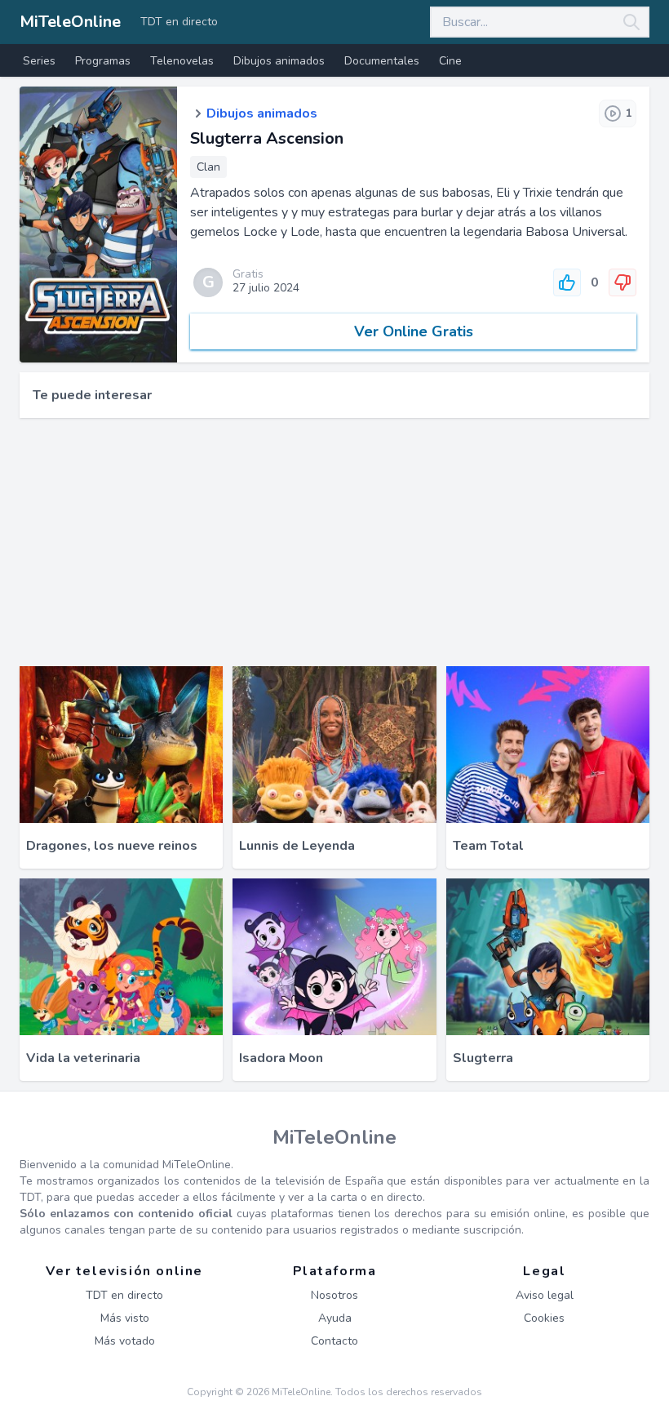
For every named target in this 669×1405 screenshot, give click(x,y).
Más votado (125, 1341)
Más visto (124, 1318)
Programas (103, 61)
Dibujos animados (279, 61)
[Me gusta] (567, 282)
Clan (208, 167)
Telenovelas (182, 61)
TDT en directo (179, 21)
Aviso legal (545, 1295)
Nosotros (334, 1295)
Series (39, 61)
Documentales (381, 61)
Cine (450, 61)
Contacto (334, 1341)
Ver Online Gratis (413, 331)
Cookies (544, 1318)
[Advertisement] (334, 542)
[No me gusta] (622, 282)
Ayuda (335, 1318)
